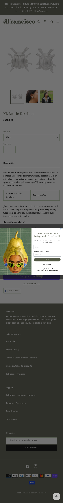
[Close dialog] (61, 230)
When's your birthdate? (43, 251)
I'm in (47, 259)
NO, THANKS (47, 264)
